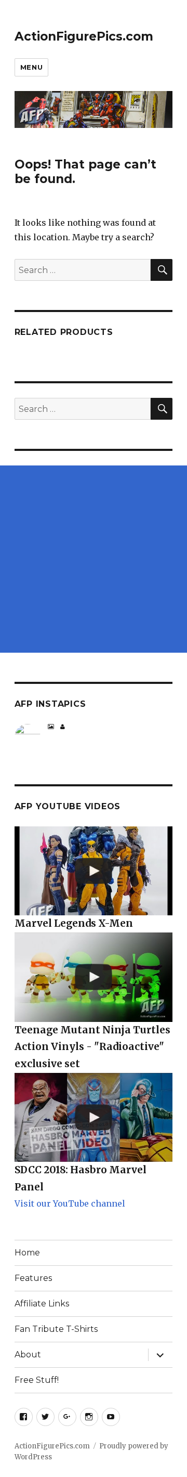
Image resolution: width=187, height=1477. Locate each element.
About (28, 1354)
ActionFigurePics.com (84, 36)
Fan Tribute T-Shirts (56, 1329)
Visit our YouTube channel (70, 1203)
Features (33, 1278)
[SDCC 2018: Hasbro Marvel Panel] (94, 1117)
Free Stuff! (37, 1380)
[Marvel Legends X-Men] (94, 870)
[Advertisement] (93, 559)
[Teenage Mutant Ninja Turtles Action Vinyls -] (94, 976)
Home (27, 1253)
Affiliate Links (42, 1303)
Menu (31, 67)
